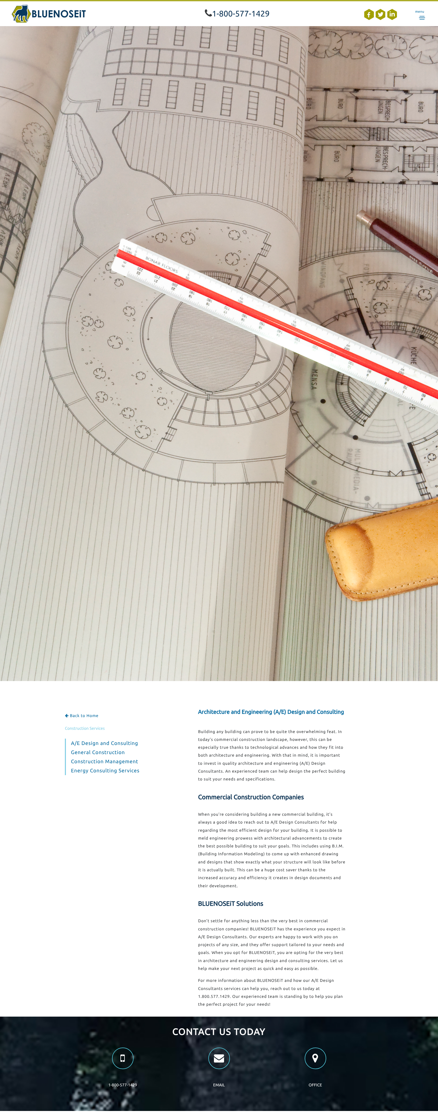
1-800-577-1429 (240, 13)
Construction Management (104, 761)
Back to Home (84, 716)
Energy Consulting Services (105, 770)
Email (219, 1085)
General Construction (98, 752)
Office (315, 1085)
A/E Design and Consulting (104, 743)
